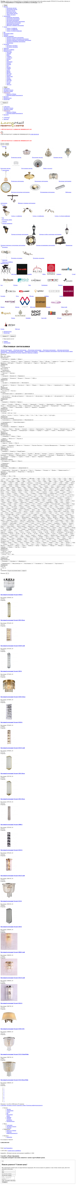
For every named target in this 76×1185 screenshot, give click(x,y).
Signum (66, 530)
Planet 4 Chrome (21, 526)
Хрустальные (59, 563)
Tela (7, 538)
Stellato (28, 536)
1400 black (24, 478)
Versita (10, 542)
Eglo (8, 60)
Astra (70, 486)
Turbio (25, 541)
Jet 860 (32, 511)
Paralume (5, 524)
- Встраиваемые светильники (15, 351)
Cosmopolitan (36, 499)
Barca (30, 487)
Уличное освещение (9, 36)
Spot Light (9, 80)
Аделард (50, 544)
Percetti (42, 524)
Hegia (20, 509)
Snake (66, 533)
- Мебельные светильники (30, 351)
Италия (13, 378)
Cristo (44, 499)
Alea (29, 484)
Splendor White (64, 535)
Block (51, 489)
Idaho (55, 509)
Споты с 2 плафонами (12, 29)
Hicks (34, 509)
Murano (57, 518)
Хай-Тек (17, 547)
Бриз (62, 544)
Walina (45, 542)
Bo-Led (63, 489)
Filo (15, 505)
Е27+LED (52, 415)
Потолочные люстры (12, 9)
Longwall (69, 514)
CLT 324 (55, 496)
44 (3, 556)
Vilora (16, 542)
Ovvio (38, 523)
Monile (24, 518)
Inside (73, 509)
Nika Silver (31, 520)
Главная (6, 341)
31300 (55, 483)
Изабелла (31, 545)
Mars (66, 515)
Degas (9, 500)
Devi (33, 500)
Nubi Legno (5, 521)
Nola (37, 520)
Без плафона (13, 467)
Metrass (61, 517)
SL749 (24, 533)
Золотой (42, 404)
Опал (36, 455)
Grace (62, 506)
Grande (15, 508)
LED (22, 415)
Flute (51, 505)
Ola (51, 521)
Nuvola (22, 521)
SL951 (54, 533)
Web (62, 542)
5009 (70, 480)
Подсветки (6, 44)
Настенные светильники (13, 20)
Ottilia (27, 523)
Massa (72, 515)
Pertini (53, 524)
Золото (31, 429)
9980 (50, 481)
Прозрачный (6, 370)
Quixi (14, 527)
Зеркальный (33, 404)
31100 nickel (38, 483)
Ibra (49, 509)
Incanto (66, 509)
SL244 (28, 532)
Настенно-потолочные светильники (16, 21)
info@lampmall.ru (8, 1148)
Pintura (65, 524)
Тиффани (68, 385)
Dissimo (49, 500)
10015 (56, 481)
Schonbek (9, 79)
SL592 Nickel (70, 532)
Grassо (36, 508)
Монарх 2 (61, 545)
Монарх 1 (53, 545)
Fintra (20, 505)
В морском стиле (15, 382)
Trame (32, 539)
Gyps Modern (60, 508)
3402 (49, 480)
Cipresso (29, 495)
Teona (26, 538)
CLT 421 (62, 496)
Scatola (21, 530)
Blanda (39, 489)
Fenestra (46, 503)
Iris (9, 511)
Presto (64, 526)
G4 (15, 413)
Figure (5, 505)
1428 (38, 478)
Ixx (20, 511)
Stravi (47, 536)
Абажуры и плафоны (9, 49)
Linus (41, 514)
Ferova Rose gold (56, 503)
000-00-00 (34, 134)
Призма (53, 470)
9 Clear (4, 476)
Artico (53, 486)
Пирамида (38, 470)
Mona (18, 518)
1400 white (32, 478)
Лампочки (6, 48)
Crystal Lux (9, 57)
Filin (10, 505)
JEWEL (38, 511)
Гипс (19, 436)
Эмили (24, 547)
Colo (14, 498)
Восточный (25, 382)
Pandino (64, 523)
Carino (70, 492)
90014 (73, 483)
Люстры (6, 6)
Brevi (51, 490)
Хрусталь (5, 373)
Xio (22, 544)
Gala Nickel (14, 506)
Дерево (4, 438)
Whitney (5, 544)
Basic (53, 487)
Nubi (72, 520)
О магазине (3, 1105)
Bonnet (26, 490)
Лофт (28, 385)
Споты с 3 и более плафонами (14, 30)
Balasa (19, 487)
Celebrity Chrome (43, 493)
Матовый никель (12, 405)
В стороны (6, 461)
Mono (30, 518)
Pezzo (59, 524)
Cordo (14, 499)
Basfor (47, 487)
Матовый (11, 455)
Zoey (32, 544)
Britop (8, 55)
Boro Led (33, 490)
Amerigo (71, 484)
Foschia (61, 505)
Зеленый (25, 404)
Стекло (70, 445)
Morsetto (43, 518)
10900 (5, 483)
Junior (50, 511)
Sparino (33, 535)
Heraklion (27, 509)
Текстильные (49, 563)
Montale (36, 518)
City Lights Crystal (49, 495)
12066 (11, 483)
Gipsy (51, 506)
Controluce (67, 498)
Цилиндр (30, 471)
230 (10, 551)
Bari (41, 487)
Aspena (58, 486)
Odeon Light (10, 76)
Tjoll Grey (11, 539)
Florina (33, 505)
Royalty (11, 529)
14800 (17, 483)
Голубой (10, 404)
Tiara (58, 538)
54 (8, 556)
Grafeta (68, 506)
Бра (4, 32)
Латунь (55, 429)
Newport (9, 75)
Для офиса (48, 396)
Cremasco (9, 56)
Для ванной (19, 393)
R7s (27, 415)
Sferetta (59, 530)
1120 (3, 478)
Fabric (16, 503)
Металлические (17, 563)
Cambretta (45, 492)
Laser (56, 512)
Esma (62, 502)
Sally (66, 529)
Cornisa (20, 499)
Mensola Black (25, 517)
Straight (41, 536)
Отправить (4, 1182)
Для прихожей (59, 396)
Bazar (63, 487)
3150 (28, 480)
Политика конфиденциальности (15, 95)
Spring (72, 535)
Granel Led (23, 508)
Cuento (61, 499)
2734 (49, 478)
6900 (24, 481)
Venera (60, 541)
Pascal (30, 524)
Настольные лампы (8, 33)
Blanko (45, 489)
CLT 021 (26, 496)
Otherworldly (13, 523)
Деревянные (22, 561)
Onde (62, 521)
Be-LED (69, 487)
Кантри (13, 385)
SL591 (53, 532)
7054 (29, 481)
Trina (50, 539)
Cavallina (33, 493)
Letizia (24, 514)
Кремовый (67, 404)
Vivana (38, 542)
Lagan (32, 512)
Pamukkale (57, 523)
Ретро (49, 385)
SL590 (47, 532)
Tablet (58, 536)
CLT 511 (69, 496)
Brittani (62, 490)
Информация (7, 92)
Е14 (41, 415)
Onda (57, 521)
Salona (71, 529)
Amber (54, 484)
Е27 (45, 415)
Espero (68, 502)
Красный (59, 404)
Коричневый (50, 404)
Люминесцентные (17, 419)
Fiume (26, 505)
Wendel (68, 542)
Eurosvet (9, 63)
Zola (37, 544)
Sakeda (60, 529)
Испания (5, 378)
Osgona (8, 77)
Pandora (71, 523)
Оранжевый (28, 405)
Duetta (4, 502)
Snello (72, 533)
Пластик (20, 438)
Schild (27, 530)
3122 (18, 480)
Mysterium (70, 518)
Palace (50, 523)
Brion (56, 490)
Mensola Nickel (35, 517)
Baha (13, 487)
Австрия (5, 376)
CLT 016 (19, 496)
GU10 (9, 415)
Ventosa (66, 541)
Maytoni (8, 72)
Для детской (6, 396)
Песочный (36, 405)
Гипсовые (13, 561)
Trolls (13, 541)
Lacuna (26, 512)
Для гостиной (29, 393)
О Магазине (7, 88)
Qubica (8, 527)
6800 (18, 481)
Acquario (10, 484)
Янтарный (42, 407)
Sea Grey (46, 530)
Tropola (19, 541)
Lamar (38, 512)
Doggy (56, 500)
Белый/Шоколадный (8, 453)
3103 (7, 480)
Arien (35, 486)
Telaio (13, 538)
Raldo (25, 527)
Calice (32, 492)
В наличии (6, 367)
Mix (3, 518)
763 (14, 476)
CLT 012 (71, 495)
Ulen (48, 541)
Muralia (50, 518)
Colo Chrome (22, 498)
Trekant (44, 539)
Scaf (15, 530)
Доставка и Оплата (8, 90)
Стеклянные (39, 563)
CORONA (27, 499)
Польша (20, 378)
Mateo (4, 517)
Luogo (22, 515)
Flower (39, 505)
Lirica (47, 514)
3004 (70, 478)
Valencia (53, 541)
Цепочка (12, 373)
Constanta (52, 498)
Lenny (18, 514)
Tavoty (70, 536)
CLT (58, 495)
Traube (38, 539)
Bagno (8, 487)
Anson (23, 486)
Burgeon (14, 492)
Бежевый (5, 402)
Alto (48, 484)
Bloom (57, 489)
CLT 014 (12, 496)
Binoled (32, 489)
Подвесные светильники (13, 17)
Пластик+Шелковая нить (51, 445)
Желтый (18, 404)
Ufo (42, 541)
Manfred (47, 515)
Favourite (9, 64)
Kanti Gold (66, 511)
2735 (54, 478)
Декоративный (23, 467)
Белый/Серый (21, 451)
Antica (29, 486)
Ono (67, 521)
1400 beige (16, 478)
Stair (16, 536)
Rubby (17, 529)
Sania (10, 530)
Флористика (21, 471)
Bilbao (26, 489)
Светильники (7, 16)
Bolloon (20, 490)
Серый (4, 407)
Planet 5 (39, 526)
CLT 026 (33, 496)
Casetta (15, 493)
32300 (61, 483)
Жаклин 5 (10, 545)
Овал (31, 470)
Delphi (21, 500)
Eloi (36, 502)
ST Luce (9, 81)
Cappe (64, 492)
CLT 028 (40, 496)
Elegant (31, 502)
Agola (17, 484)
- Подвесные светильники (19, 350)
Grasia (30, 508)
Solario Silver (14, 535)
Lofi (57, 514)
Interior (4, 511)
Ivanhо (15, 511)
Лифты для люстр (11, 14)
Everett (9, 503)
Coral (8, 499)
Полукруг (46, 470)
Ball (24, 487)
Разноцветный (55, 405)
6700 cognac (11, 481)
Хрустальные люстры (12, 13)
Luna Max (16, 515)
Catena (22, 493)
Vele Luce (9, 84)
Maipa (41, 515)
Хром (27, 407)
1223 (9, 478)
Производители (8, 51)
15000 (22, 483)
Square (11, 536)
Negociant (9, 520)
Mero (43, 517)
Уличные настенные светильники (15, 37)
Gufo (53, 508)
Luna (9, 515)
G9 (4, 415)
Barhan (36, 487)
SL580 (40, 532)
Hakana (68, 508)
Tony (26, 539)
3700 (54, 480)
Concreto (30, 498)
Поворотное (5, 463)
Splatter (46, 535)
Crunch (49, 499)
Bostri (40, 490)
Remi (37, 527)
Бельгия (13, 376)
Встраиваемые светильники (14, 22)
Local (53, 514)
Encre (42, 502)
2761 (59, 478)
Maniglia (54, 515)
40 (13, 554)
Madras (35, 515)
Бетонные (5, 561)
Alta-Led (42, 484)
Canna (51, 492)
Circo (36, 495)
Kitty (12, 512)
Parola (24, 524)
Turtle (31, 541)
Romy (61, 527)
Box (45, 490)
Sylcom (8, 83)
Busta (20, 492)
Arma (40, 486)
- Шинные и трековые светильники (47, 351)
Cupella (68, 499)
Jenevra (25, 511)
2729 (44, 478)
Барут (57, 544)
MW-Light (9, 73)
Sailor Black (43, 529)
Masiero (8, 71)
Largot (50, 512)
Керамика (12, 445)
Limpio (35, 514)
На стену (5, 390)
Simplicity (11, 532)
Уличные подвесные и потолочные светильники (19, 40)
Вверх (13, 461)
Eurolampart (9, 61)
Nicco (16, 520)
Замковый (5, 385)
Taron (64, 536)
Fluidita (45, 505)
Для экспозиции (6, 397)
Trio (55, 539)
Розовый (63, 405)
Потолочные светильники (13, 18)
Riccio (48, 527)
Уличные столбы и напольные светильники (18, 39)
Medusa (10, 517)
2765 (65, 478)
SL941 (48, 533)
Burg (8, 492)
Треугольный (12, 471)
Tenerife (19, 538)
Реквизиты (9, 1137)
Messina (55, 517)
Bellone (13, 489)
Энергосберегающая (19, 422)
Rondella (67, 527)
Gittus (57, 506)
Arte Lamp (9, 52)
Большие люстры (11, 10)
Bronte (68, 490)
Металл (12, 438)
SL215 (22, 532)
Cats (27, 493)
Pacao (44, 523)
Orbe (72, 521)
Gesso (40, 506)
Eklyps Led (23, 502)
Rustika (23, 529)
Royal (5, 529)
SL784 (36, 533)
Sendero (52, 530)
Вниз (20, 461)
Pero (47, 524)
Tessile (31, 538)
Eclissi (16, 502)
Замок (24, 545)
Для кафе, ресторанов (18, 396)
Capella (57, 492)
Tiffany (64, 538)
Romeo (54, 527)
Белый (13, 402)
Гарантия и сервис (8, 91)
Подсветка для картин (12, 47)
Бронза (19, 402)
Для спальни (69, 396)
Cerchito (61, 493)
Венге (4, 404)
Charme (9, 495)
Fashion (28, 503)
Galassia (21, 506)
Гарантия (9, 1127)
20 (4, 554)
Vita (33, 542)
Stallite (22, 536)
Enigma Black (49, 502)
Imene (61, 509)
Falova (21, 503)
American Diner (62, 484)
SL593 (12, 533)
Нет (4, 568)
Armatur (46, 486)
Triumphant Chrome (63, 539)
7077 (34, 481)
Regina (31, 527)
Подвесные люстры (11, 8)
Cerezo (68, 493)
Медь (21, 405)
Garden (28, 506)
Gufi (48, 508)
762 (9, 476)
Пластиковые (28, 563)
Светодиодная (6, 422)
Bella (7, 489)
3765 (60, 480)
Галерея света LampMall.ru (14, 1150)
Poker (58, 526)
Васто (68, 544)
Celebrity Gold (53, 493)
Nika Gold (23, 520)
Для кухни (29, 396)
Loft (62, 514)
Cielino (23, 495)
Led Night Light (9, 514)
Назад (5, 5)
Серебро (71, 405)
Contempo (60, 498)
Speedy (39, 535)
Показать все (4, 364)
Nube (67, 520)
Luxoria (28, 515)
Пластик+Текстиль (37, 445)
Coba (9, 498)
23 (9, 554)
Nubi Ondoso (14, 521)
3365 (39, 480)
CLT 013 (4, 496)
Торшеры (6, 34)
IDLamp (9, 67)
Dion (44, 500)
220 (4, 551)
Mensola (17, 517)
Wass (57, 542)
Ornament (5, 523)
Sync (52, 536)
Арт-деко (5, 382)
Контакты (6, 96)
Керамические (6, 563)
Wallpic (51, 542)
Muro (63, 518)
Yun (27, 544)
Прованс (42, 385)
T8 (36, 415)
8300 (45, 481)
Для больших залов (7, 393)
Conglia (37, 498)
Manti (61, 515)
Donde (67, 500)
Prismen (70, 526)
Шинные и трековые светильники (15, 25)
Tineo (70, 538)
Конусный (15, 470)
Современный (58, 385)
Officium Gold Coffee (42, 521)
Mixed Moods (11, 518)
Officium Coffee (30, 521)
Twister (37, 541)
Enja (56, 502)
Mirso (73, 517)
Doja (62, 500)
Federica (40, 503)
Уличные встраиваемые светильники (16, 41)
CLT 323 (48, 496)
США (34, 378)
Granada (8, 508)
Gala (7, 506)
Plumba (52, 526)
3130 (23, 480)
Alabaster (23, 484)
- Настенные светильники (49, 350)
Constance (44, 498)
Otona (21, 523)
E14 (4, 413)
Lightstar (9, 68)
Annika (17, 486)
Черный (34, 407)
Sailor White (52, 529)
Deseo (27, 500)
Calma (38, 492)
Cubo (55, 499)
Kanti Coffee (57, 511)
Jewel (44, 511)
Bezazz (20, 489)
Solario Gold (5, 535)
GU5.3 (16, 415)
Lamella (44, 512)
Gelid (34, 506)
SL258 (34, 532)
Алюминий (5, 426)
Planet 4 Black (11, 526)
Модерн (35, 385)
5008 (65, 480)
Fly (56, 505)
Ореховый (6, 430)
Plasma (45, 526)
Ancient (4, 486)
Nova (43, 520)
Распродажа (7, 99)
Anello (11, 486)
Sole (21, 535)
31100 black (29, 483)
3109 (12, 480)
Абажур (4, 467)
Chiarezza (16, 495)
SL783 (30, 533)
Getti (45, 506)
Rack (20, 527)
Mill (67, 517)
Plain (71, 524)
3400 (44, 480)
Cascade (8, 493)
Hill (38, 509)
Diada (38, 500)
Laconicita (19, 512)
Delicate (14, 500)
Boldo (14, 490)
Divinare (9, 59)
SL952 (60, 533)
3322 (33, 480)
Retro (43, 527)
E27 (10, 413)
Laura (62, 512)
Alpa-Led (35, 484)
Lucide (8, 69)
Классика (21, 385)
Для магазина (39, 396)
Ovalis (32, 523)
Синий (11, 407)
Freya (8, 65)
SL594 (18, 533)
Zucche (43, 544)
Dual (73, 500)
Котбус (37, 545)
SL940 (42, 533)
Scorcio (33, 530)
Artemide (9, 53)
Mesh (49, 517)
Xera (18, 544)
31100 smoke (47, 483)
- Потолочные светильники (34, 350)
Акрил (4, 443)
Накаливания (28, 419)
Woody (12, 544)
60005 (67, 483)
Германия (21, 376)
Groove (42, 508)
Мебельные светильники (13, 24)
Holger (44, 509)
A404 (4, 484)
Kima (7, 512)
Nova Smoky (59, 520)
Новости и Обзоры (11, 94)
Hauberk (14, 509)
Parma (18, 524)
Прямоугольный (63, 470)
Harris (8, 509)
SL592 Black (60, 532)
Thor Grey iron (39, 538)
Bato (58, 487)
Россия (27, 378)
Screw (39, 530)
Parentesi (12, 524)
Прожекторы (10, 43)
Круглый (23, 470)
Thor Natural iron (50, 538)
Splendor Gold (54, 535)
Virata (21, 542)
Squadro (4, 536)
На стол (13, 390)
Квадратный (6, 470)
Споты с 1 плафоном (12, 28)
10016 (62, 481)
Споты (5, 26)
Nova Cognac (50, 520)
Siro (16, 532)
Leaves (68, 512)
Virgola (27, 542)
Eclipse (10, 502)
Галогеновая (6, 419)
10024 (68, 481)
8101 (40, 481)
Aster (64, 486)
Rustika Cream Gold (33, 529)
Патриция (69, 545)
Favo (34, 503)
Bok (8, 490)
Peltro (36, 524)
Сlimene (10, 547)
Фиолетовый (19, 407)
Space (27, 535)
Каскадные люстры (11, 12)
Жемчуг (17, 545)
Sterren (35, 536)
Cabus (26, 492)
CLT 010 (64, 495)
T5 (32, 415)
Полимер (63, 445)
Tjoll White (19, 539)
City (41, 495)
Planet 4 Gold (31, 526)
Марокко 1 (45, 545)
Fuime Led (69, 505)
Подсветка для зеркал (12, 45)
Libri (29, 514)
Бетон (13, 436)
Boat (69, 489)
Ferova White (66, 503)
